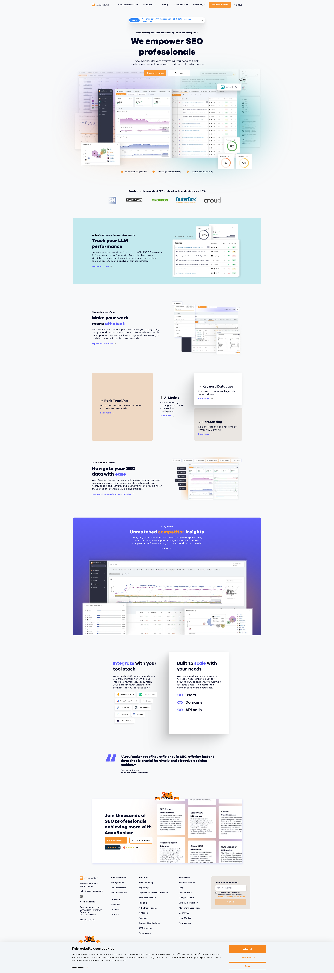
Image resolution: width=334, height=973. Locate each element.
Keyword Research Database (153, 892)
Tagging (143, 903)
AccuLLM (143, 918)
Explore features (141, 840)
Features (147, 4)
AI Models (143, 913)
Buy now (179, 73)
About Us (115, 904)
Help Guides (185, 918)
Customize (246, 957)
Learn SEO (184, 913)
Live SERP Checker (188, 903)
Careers (115, 909)
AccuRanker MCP (147, 897)
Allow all (247, 949)
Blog (181, 887)
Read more (105, 413)
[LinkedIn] (81, 896)
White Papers (185, 892)
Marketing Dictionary (189, 907)
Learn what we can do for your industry (111, 494)
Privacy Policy (239, 896)
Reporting (144, 887)
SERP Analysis (145, 928)
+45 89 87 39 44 (87, 920)
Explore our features (102, 343)
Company (198, 4)
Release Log (185, 923)
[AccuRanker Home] (100, 5)
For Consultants (119, 892)
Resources (179, 4)
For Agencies (117, 882)
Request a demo (220, 4)
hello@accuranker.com (91, 891)
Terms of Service (225, 896)
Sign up (230, 901)
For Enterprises (118, 887)
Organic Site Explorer (149, 923)
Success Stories (187, 882)
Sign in (239, 4)
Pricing (164, 4)
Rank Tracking (146, 882)
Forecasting (145, 933)
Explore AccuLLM (100, 266)
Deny (247, 966)
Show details (77, 967)
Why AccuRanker (126, 4)
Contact (115, 914)
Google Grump (186, 897)
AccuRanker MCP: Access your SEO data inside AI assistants (166, 20)
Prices (165, 548)
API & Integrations (148, 907)
